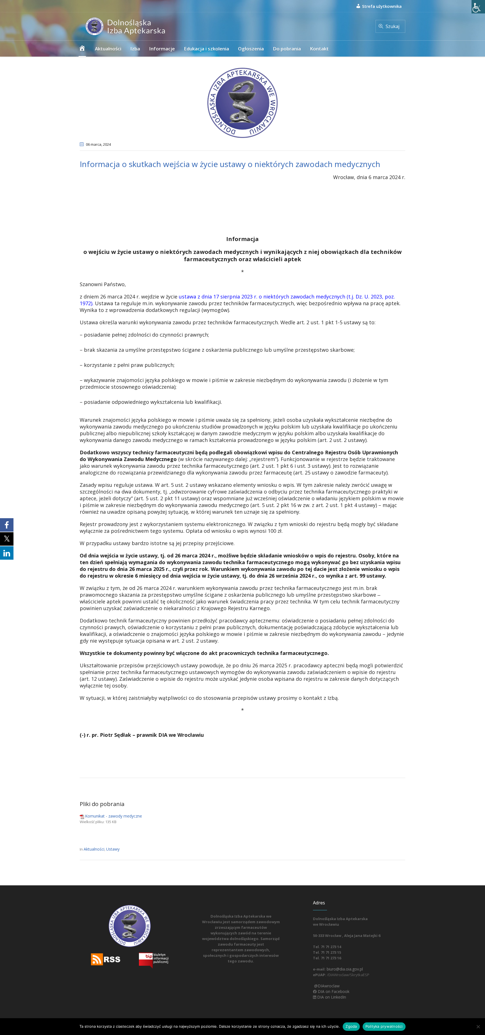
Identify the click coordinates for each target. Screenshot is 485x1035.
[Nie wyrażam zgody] (478, 1026)
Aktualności (94, 849)
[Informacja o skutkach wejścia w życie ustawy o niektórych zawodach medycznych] (242, 102)
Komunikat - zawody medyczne (113, 816)
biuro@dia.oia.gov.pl (344, 969)
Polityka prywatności (384, 1026)
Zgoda (351, 1026)
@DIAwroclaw (326, 985)
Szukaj (392, 26)
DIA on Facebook (333, 991)
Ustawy (113, 849)
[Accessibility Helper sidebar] (478, 6)
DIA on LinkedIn (331, 997)
